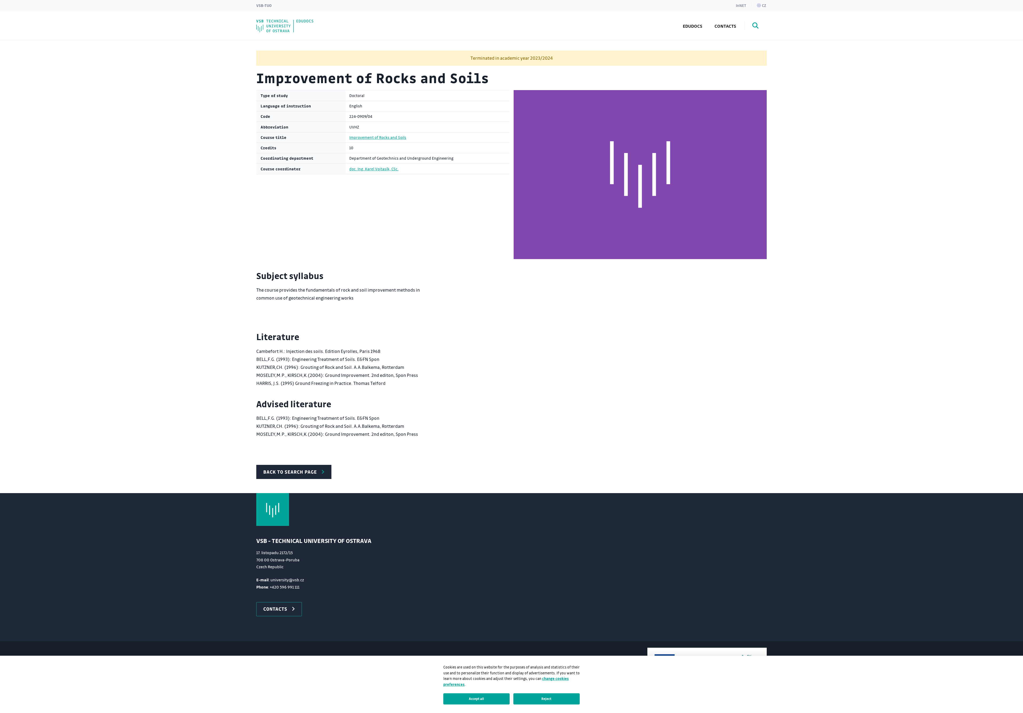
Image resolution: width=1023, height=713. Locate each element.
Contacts (725, 26)
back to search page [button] (290, 472)
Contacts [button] (275, 609)
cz (764, 5)
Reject (546, 698)
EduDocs (692, 26)
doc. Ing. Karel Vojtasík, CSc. (374, 168)
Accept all (476, 698)
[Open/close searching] (755, 26)
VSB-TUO (264, 5)
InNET (741, 5)
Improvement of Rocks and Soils (377, 137)
